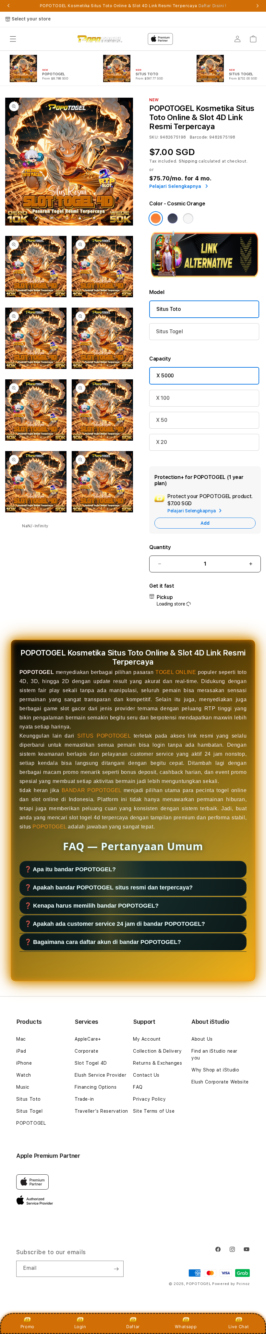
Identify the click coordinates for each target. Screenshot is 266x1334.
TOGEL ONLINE (175, 672)
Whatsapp (186, 1326)
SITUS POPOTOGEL (104, 736)
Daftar (133, 1326)
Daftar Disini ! (212, 6)
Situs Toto (168, 309)
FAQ (138, 1087)
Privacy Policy (149, 1099)
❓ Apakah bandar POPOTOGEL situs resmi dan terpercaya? (108, 887)
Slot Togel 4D (91, 1063)
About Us (202, 1039)
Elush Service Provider (100, 1075)
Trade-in (84, 1099)
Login (80, 1326)
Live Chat (238, 1326)
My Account (147, 1039)
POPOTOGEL (49, 826)
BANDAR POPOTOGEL (91, 790)
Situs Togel (169, 331)
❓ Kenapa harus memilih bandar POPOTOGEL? (91, 905)
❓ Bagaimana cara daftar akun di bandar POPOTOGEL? (102, 942)
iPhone (24, 1063)
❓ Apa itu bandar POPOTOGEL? (70, 869)
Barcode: (199, 137)
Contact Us (146, 1075)
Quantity (160, 547)
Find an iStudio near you (214, 1054)
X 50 (161, 420)
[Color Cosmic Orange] (155, 218)
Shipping (188, 161)
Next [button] (257, 6)
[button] (13, 39)
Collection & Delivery (157, 1051)
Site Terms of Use (154, 1111)
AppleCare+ (88, 1039)
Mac (21, 1039)
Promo (27, 1326)
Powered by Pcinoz (231, 1284)
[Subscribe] (116, 1269)
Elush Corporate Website (220, 1081)
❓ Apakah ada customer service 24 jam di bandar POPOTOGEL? (114, 924)
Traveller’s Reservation (101, 1111)
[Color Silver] (188, 218)
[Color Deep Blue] (172, 218)
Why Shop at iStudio (215, 1069)
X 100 (162, 398)
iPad (21, 1051)
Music (23, 1087)
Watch (23, 1075)
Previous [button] (8, 6)
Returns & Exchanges (157, 1063)
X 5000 (165, 376)
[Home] (99, 38)
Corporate (86, 1051)
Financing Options (95, 1087)
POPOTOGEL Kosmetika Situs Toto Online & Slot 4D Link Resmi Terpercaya (133, 6)
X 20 (161, 442)
